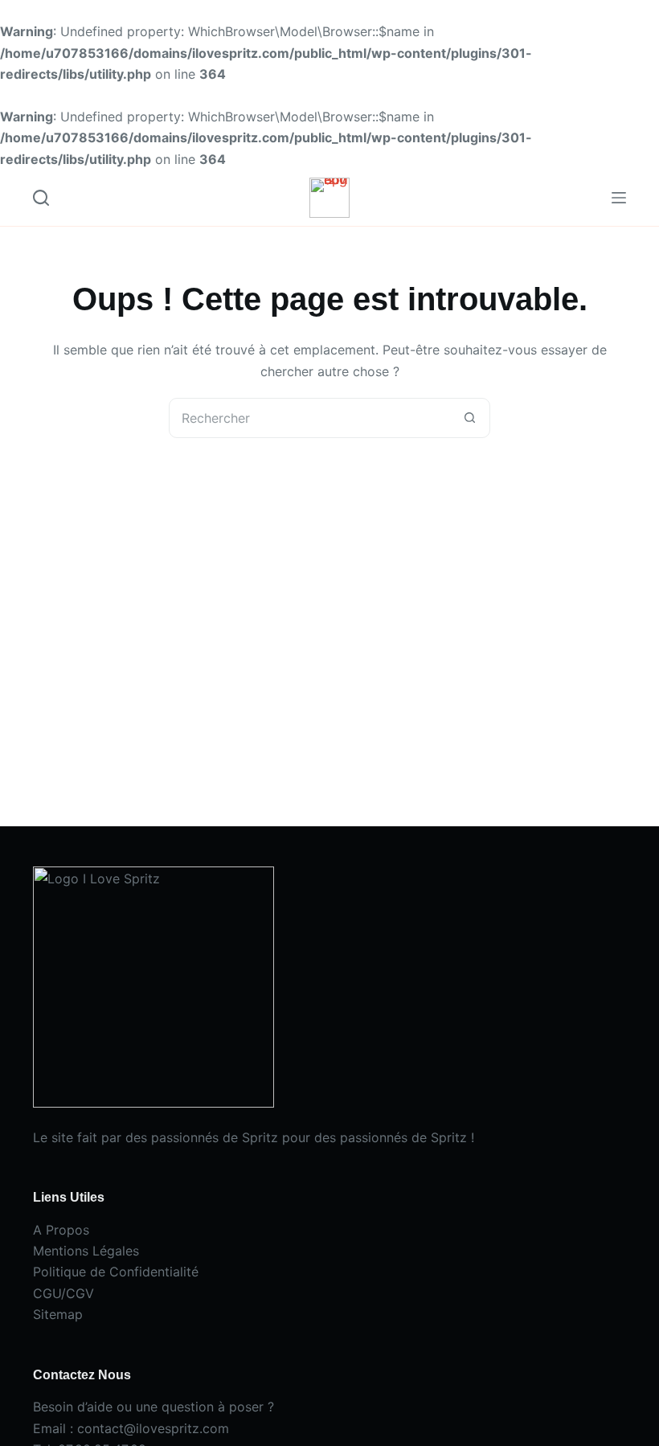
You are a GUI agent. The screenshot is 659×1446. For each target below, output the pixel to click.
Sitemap (58, 1314)
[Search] (41, 198)
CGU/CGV (63, 1293)
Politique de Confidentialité (116, 1272)
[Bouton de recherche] (469, 418)
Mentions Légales (86, 1251)
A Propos (61, 1230)
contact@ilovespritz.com (153, 1428)
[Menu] (619, 197)
